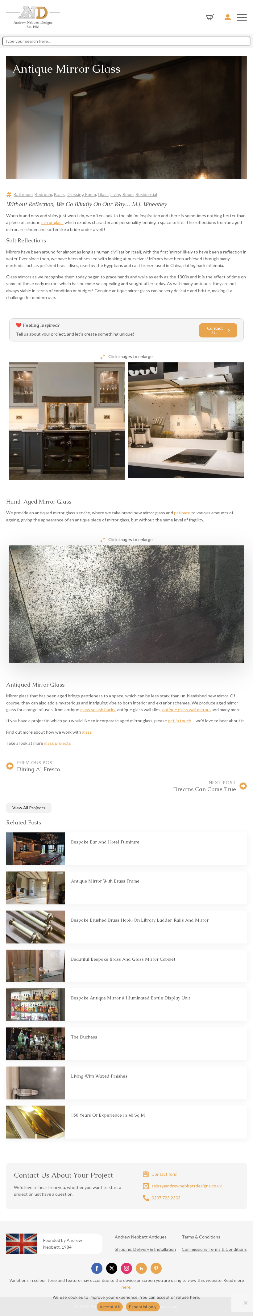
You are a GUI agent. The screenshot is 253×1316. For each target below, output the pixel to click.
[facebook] (96, 1268)
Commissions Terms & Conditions (214, 1249)
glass (87, 732)
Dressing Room (81, 194)
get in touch (179, 720)
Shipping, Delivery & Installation (145, 1249)
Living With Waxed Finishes (99, 1076)
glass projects (57, 743)
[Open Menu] (242, 17)
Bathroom (23, 194)
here (126, 1287)
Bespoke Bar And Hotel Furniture (105, 842)
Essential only (143, 1306)
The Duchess (84, 1037)
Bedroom (43, 194)
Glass (103, 194)
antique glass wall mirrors (186, 709)
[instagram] (126, 1268)
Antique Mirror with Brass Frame (105, 881)
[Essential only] (245, 1303)
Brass (59, 194)
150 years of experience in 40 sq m (108, 1115)
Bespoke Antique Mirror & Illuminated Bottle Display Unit (130, 998)
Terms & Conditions (201, 1236)
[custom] (141, 1268)
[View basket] (210, 17)
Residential (146, 194)
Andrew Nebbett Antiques (141, 1236)
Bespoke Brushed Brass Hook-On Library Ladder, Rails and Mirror (140, 920)
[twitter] (111, 1268)
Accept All (110, 1306)
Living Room (122, 194)
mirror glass (52, 222)
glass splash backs (97, 709)
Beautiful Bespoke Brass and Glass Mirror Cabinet (123, 959)
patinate (182, 512)
